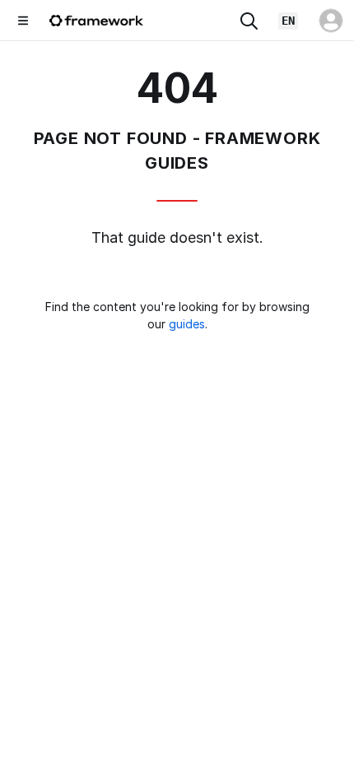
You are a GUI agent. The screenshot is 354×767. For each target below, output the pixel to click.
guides (187, 324)
